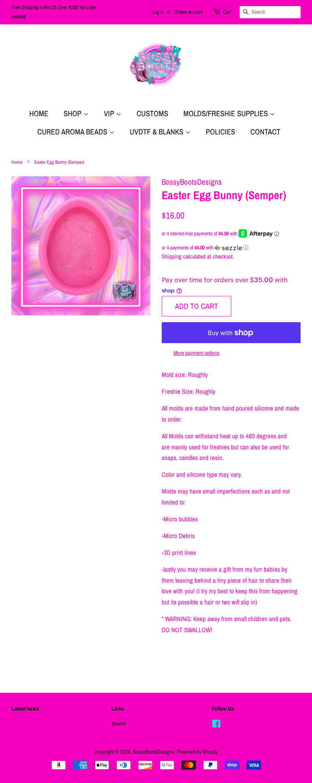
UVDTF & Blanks (157, 131)
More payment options (197, 353)
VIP (110, 113)
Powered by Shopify (197, 752)
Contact (265, 131)
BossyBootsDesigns (153, 752)
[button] (231, 247)
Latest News (25, 709)
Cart (227, 11)
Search (118, 723)
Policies (220, 131)
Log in (158, 11)
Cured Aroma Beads (73, 131)
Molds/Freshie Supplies (226, 113)
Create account (188, 11)
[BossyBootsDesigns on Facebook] (216, 725)
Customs (152, 113)
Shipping (171, 256)
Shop (73, 113)
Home (38, 113)
